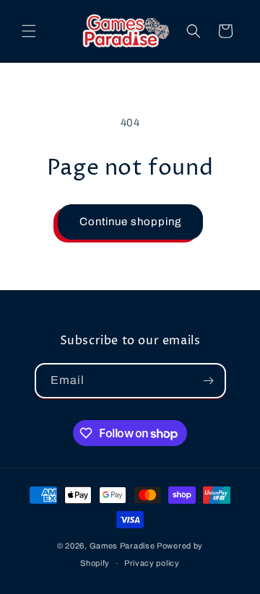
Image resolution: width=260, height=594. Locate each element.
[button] (29, 31)
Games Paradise (122, 545)
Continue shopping (130, 221)
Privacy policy (152, 563)
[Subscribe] (209, 380)
